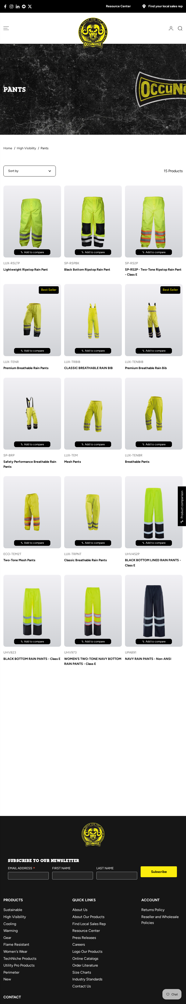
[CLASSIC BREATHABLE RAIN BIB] (93, 320)
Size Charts (81, 972)
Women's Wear (15, 951)
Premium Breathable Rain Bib (146, 368)
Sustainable (12, 910)
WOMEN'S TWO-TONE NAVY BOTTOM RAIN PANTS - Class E (92, 661)
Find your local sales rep (165, 6)
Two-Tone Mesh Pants (19, 560)
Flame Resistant (16, 944)
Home (7, 148)
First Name (61, 868)
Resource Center (118, 6)
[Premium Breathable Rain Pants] (32, 320)
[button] (6, 28)
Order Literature (85, 965)
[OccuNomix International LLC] (93, 33)
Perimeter (11, 972)
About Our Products (88, 917)
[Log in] (169, 28)
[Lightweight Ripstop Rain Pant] (32, 221)
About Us (79, 910)
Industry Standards (87, 979)
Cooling (9, 924)
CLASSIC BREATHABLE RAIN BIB (88, 368)
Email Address (21, 868)
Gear (7, 937)
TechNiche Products (19, 958)
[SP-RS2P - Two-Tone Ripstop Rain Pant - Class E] (154, 221)
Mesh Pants (72, 462)
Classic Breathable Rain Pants (85, 560)
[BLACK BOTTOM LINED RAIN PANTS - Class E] (154, 512)
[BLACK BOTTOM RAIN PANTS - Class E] (32, 611)
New (7, 979)
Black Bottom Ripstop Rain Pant (87, 270)
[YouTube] (24, 6)
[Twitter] (30, 6)
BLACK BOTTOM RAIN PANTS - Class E (31, 659)
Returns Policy (152, 910)
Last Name (105, 868)
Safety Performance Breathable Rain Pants (29, 464)
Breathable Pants (137, 462)
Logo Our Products (87, 951)
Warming (10, 930)
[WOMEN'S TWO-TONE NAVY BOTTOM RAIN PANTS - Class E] (93, 611)
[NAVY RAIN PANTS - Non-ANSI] (154, 611)
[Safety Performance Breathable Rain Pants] (32, 414)
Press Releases (84, 937)
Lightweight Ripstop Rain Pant (25, 270)
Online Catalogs (85, 958)
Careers (78, 944)
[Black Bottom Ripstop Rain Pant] (93, 221)
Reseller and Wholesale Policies (160, 920)
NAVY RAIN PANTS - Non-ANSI (148, 659)
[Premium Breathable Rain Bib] (154, 320)
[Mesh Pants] (93, 414)
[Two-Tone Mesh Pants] (32, 512)
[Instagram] (11, 6)
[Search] (178, 28)
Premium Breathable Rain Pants (26, 368)
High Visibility (26, 148)
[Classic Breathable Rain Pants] (93, 512)
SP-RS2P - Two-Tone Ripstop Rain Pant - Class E (153, 272)
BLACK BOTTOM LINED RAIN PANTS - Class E (153, 562)
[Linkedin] (18, 6)
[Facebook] (5, 6)
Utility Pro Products (18, 965)
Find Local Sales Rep (89, 924)
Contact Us (81, 986)
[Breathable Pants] (154, 414)
